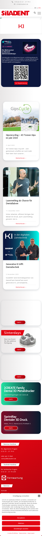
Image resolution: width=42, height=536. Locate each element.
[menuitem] (34, 13)
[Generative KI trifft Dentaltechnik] (21, 245)
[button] (39, 496)
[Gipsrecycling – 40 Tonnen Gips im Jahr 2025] (21, 116)
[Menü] (38, 13)
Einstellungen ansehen (21, 529)
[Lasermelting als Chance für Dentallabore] (21, 182)
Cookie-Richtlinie (13, 533)
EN (39, 8)
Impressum (31, 533)
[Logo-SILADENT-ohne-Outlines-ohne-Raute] (17, 13)
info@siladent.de (22, 4)
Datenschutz (23, 533)
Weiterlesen (20, 158)
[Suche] (34, 13)
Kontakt (4, 491)
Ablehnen (21, 523)
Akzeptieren (21, 518)
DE (35, 8)
